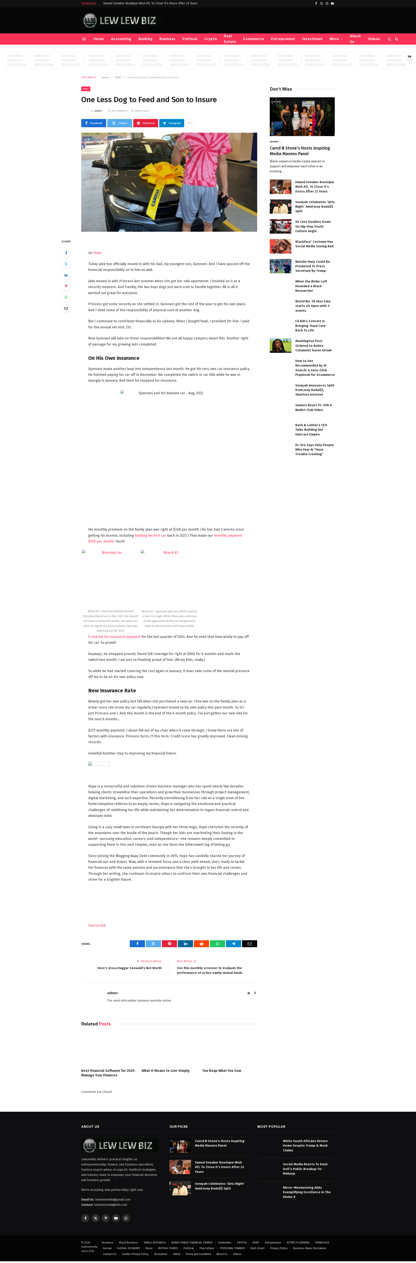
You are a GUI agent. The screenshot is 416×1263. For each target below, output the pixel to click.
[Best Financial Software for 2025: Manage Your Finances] (108, 1048)
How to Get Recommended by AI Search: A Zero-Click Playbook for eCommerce (315, 368)
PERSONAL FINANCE (232, 1248)
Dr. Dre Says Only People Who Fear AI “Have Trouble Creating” (314, 449)
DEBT (86, 89)
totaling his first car (150, 535)
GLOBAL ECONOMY (128, 1248)
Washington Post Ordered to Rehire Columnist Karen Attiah (313, 345)
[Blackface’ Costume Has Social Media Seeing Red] (280, 246)
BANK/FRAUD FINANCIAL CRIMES (192, 1242)
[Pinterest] (66, 286)
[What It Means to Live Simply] (169, 1048)
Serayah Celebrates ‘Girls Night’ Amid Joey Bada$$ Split (315, 206)
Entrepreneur (283, 39)
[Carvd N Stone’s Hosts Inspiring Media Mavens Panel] (302, 116)
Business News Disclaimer (309, 1248)
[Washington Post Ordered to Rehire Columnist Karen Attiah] (280, 345)
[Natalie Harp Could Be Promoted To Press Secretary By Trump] (280, 266)
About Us (355, 39)
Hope (97, 253)
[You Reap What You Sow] (229, 1048)
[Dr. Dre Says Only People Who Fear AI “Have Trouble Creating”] (280, 449)
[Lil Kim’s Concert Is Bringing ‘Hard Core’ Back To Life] (280, 325)
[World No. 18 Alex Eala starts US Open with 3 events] (280, 306)
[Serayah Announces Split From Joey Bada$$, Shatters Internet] (280, 390)
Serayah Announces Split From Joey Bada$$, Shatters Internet (314, 390)
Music (149, 1248)
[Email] (66, 308)
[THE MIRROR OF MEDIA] (121, 20)
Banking (145, 39)
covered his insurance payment (115, 637)
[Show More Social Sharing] (189, 123)
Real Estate (230, 39)
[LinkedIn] (66, 275)
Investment (312, 39)
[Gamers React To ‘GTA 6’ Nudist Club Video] (280, 410)
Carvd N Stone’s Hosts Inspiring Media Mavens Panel (300, 151)
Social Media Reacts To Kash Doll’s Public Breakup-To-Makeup (305, 1168)
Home (99, 39)
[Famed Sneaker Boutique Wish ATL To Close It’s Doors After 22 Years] (280, 186)
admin (98, 110)
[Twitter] (66, 264)
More (334, 39)
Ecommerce (253, 39)
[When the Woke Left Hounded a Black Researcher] (280, 286)
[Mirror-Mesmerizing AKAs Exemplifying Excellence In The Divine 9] (268, 1192)
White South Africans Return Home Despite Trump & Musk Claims (305, 1145)
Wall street (257, 1248)
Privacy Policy (279, 1248)
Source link (97, 925)
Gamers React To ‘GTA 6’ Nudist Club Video (314, 407)
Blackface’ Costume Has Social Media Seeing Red (314, 244)
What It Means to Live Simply (165, 1071)
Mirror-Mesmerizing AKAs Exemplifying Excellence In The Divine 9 (307, 1192)
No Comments (119, 110)
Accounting (121, 39)
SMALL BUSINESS (155, 1242)
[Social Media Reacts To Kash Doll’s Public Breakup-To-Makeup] (268, 1169)
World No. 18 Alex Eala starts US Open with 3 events (312, 306)
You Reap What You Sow (221, 1071)
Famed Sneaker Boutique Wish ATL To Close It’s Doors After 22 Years (150, 3)
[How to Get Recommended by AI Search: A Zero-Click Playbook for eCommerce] (280, 365)
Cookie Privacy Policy (135, 1254)
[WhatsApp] (66, 297)
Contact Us (110, 1254)
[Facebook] (66, 253)
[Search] (396, 39)
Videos (374, 39)
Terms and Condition (198, 1254)
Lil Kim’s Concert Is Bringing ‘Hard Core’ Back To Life (311, 325)
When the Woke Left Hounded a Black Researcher (311, 286)
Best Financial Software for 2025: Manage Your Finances (108, 1073)
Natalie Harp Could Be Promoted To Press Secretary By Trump (312, 266)
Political (189, 39)
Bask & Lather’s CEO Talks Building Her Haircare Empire (311, 429)
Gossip (274, 141)
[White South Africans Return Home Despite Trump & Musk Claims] (268, 1145)
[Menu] (84, 39)
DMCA (176, 1254)
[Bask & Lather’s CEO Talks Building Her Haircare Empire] (280, 429)
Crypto (210, 39)
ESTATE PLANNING (298, 1242)
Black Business (128, 1242)
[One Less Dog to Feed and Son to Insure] (169, 182)
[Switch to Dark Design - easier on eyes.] (389, 39)
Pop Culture (206, 1248)
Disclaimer (160, 1254)
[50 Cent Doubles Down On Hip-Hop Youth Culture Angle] (280, 226)
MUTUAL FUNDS (168, 1248)
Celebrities (224, 1242)
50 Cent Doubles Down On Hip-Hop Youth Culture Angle (313, 226)
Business (167, 39)
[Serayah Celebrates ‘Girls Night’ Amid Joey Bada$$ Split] (280, 206)
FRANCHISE (322, 1242)
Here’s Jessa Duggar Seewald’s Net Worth (130, 968)
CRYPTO (242, 1242)
